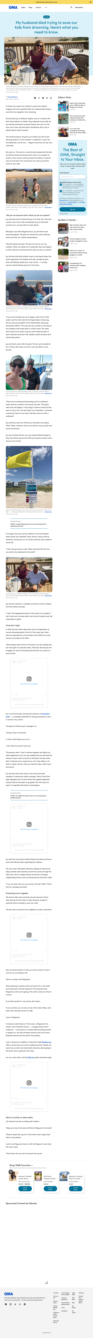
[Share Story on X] (39, 98)
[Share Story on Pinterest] (43, 98)
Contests (55, 1293)
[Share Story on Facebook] (35, 98)
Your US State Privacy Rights (65, 1293)
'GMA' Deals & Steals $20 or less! (46, 2)
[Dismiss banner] (90, 2)
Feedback (64, 1311)
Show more (48, 207)
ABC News (73, 1298)
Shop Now (25, 1188)
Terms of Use (63, 200)
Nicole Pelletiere (12, 97)
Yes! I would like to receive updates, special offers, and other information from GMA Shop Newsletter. (73, 186)
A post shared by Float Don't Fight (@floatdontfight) (29, 704)
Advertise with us (56, 1321)
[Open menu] (46, 7)
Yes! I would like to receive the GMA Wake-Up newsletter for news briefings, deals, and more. (73, 192)
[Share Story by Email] (47, 98)
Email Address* (64, 173)
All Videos (74, 1306)
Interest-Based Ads (64, 1298)
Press (63, 1307)
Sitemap (81, 1293)
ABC (73, 1303)
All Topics (74, 1311)
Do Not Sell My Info (55, 1307)
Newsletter (79, 7)
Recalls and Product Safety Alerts (81, 1299)
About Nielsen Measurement (65, 1303)
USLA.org (30, 1057)
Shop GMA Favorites (20, 1165)
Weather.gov (46, 1042)
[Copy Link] (50, 98)
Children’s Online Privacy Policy (56, 1315)
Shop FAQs (73, 1293)
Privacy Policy (72, 202)
